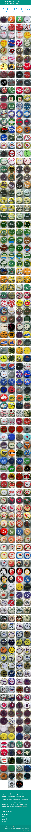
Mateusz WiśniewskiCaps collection (14, 2)
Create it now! (25, 830)
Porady (4, 821)
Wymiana (4, 819)
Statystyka (5, 818)
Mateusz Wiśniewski (13, 827)
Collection (5, 814)
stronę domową (23, 806)
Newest (4, 816)
